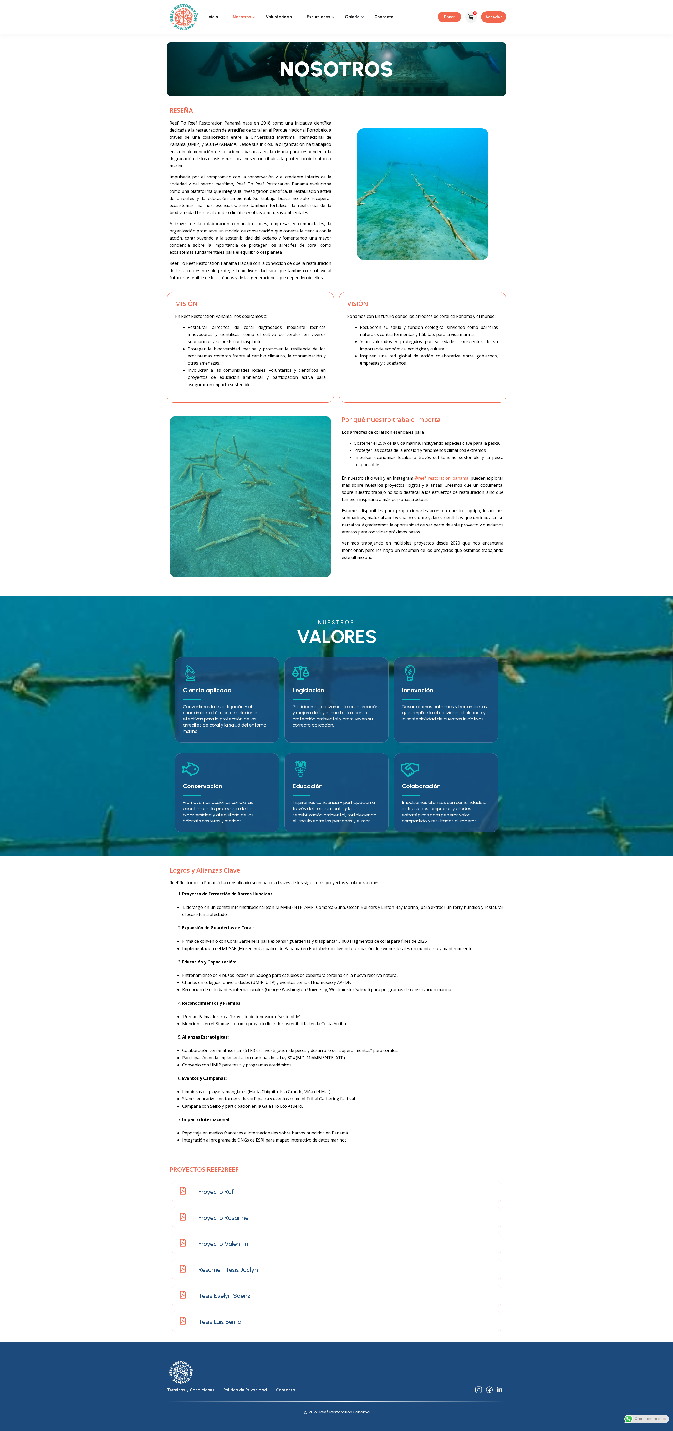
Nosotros (242, 16)
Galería (352, 16)
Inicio (213, 16)
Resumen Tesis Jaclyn (228, 1269)
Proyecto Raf (216, 1191)
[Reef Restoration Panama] (184, 16)
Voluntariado (279, 16)
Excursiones (318, 16)
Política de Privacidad (245, 1389)
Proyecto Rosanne (223, 1217)
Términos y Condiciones (191, 1389)
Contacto (384, 16)
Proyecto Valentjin (223, 1243)
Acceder (493, 16)
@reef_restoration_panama (441, 478)
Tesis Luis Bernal (220, 1321)
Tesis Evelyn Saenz (224, 1295)
